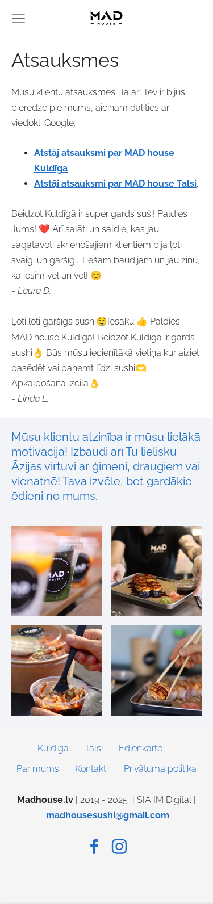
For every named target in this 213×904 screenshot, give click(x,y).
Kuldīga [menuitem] (53, 748)
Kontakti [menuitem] (91, 768)
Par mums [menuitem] (37, 768)
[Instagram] (119, 846)
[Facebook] (94, 846)
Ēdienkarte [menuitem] (140, 748)
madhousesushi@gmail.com (107, 815)
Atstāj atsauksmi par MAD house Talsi (115, 183)
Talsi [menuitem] (94, 748)
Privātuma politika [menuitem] (160, 768)
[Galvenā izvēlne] (18, 18)
